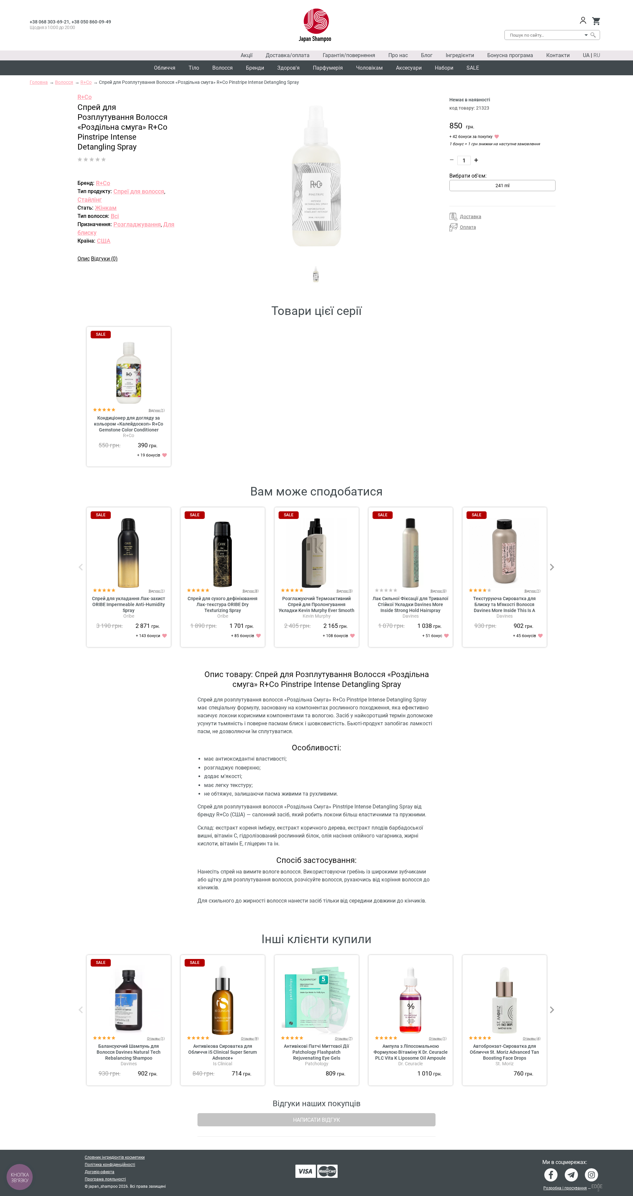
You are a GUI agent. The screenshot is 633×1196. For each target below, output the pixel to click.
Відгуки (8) (250, 591)
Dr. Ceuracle (410, 1063)
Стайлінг (89, 199)
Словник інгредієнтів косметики (115, 1157)
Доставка (470, 216)
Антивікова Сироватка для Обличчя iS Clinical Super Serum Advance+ (222, 1052)
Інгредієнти (460, 55)
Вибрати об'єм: (468, 176)
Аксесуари (409, 68)
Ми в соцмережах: (564, 1162)
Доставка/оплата (288, 55)
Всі (115, 216)
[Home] (315, 25)
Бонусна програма (510, 55)
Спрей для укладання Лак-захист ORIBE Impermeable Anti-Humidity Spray (128, 604)
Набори (444, 68)
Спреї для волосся (138, 191)
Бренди (255, 68)
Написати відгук (316, 1120)
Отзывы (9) (249, 1038)
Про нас (398, 55)
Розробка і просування (565, 1188)
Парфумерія (328, 68)
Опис (83, 259)
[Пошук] (592, 35)
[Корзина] (596, 21)
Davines (411, 616)
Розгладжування (137, 224)
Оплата (468, 227)
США (103, 240)
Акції (247, 55)
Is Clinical (222, 1063)
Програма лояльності (105, 1179)
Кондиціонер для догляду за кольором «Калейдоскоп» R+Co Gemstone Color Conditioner (128, 423)
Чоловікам (369, 68)
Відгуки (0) (104, 259)
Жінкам (106, 207)
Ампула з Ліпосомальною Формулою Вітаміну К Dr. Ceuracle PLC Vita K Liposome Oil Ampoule (411, 1052)
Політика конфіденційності (110, 1165)
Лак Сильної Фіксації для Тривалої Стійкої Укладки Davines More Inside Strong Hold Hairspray (410, 604)
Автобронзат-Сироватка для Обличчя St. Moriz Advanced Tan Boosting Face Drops (504, 1052)
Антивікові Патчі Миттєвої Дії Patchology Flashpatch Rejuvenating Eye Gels (316, 1052)
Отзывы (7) (343, 1038)
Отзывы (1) (156, 1038)
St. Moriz (505, 1063)
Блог (427, 55)
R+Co (84, 96)
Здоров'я (288, 68)
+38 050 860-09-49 (91, 21)
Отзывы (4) (531, 1038)
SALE (473, 68)
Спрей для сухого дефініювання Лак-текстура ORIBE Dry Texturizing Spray (222, 604)
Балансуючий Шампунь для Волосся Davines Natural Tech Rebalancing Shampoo (129, 1052)
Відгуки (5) (344, 591)
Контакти (558, 55)
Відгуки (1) (157, 410)
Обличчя (164, 68)
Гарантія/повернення (349, 55)
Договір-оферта (99, 1172)
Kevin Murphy (317, 616)
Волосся (222, 68)
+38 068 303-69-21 (49, 21)
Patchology (316, 1063)
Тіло (194, 68)
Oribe (128, 616)
